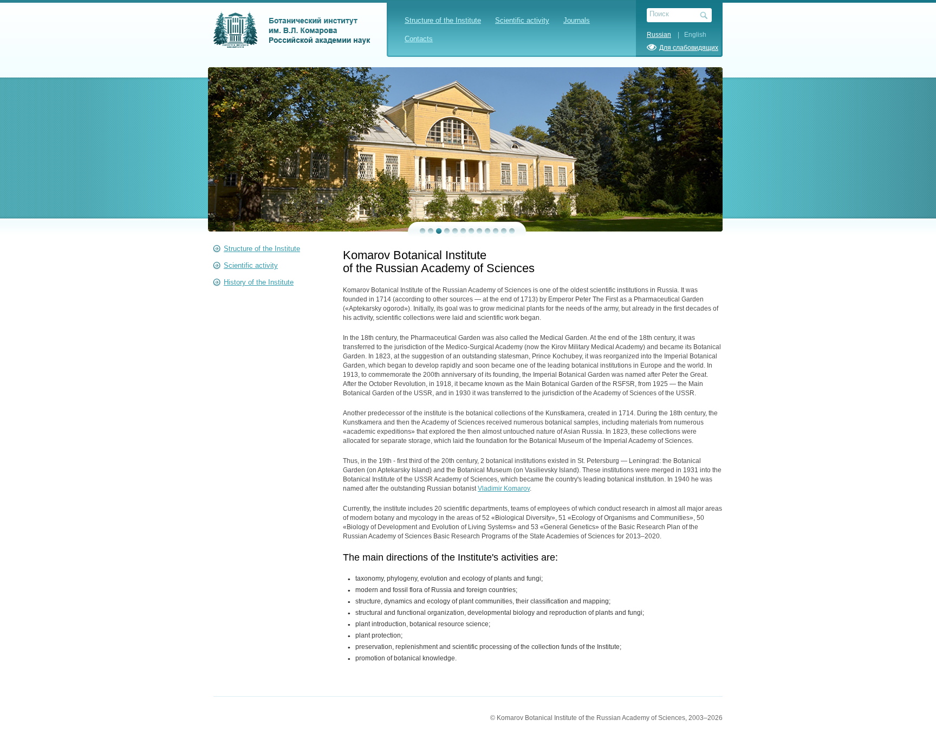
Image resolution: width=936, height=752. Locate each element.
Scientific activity (522, 20)
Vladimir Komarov (504, 488)
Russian (659, 34)
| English (689, 34)
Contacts (419, 39)
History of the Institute (259, 282)
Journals (576, 20)
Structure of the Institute (443, 20)
